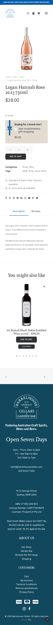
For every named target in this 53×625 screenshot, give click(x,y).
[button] (46, 13)
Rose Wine (40, 171)
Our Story (26, 547)
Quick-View (11, 287)
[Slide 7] (36, 356)
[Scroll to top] (47, 619)
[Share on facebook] (6, 198)
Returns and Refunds (27, 588)
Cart (26, 576)
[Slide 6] (33, 356)
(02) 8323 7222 (26, 470)
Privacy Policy (26, 592)
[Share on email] (36, 198)
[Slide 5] (29, 356)
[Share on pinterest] (17, 198)
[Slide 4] (26, 356)
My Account (26, 580)
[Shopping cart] (37, 13)
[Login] (32, 13)
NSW (25, 171)
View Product (41, 338)
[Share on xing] (33, 198)
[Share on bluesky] (29, 198)
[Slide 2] (20, 356)
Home (8, 77)
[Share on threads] (13, 198)
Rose (22, 77)
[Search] (26, 13)
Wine (15, 77)
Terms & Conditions (26, 584)
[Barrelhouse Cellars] (10, 13)
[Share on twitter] (10, 198)
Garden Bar (26, 551)
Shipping (26, 558)
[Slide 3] (23, 356)
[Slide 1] (16, 356)
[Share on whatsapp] (25, 198)
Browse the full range (26, 554)
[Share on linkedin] (21, 198)
